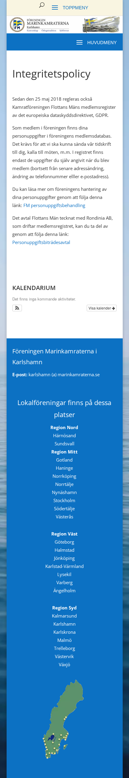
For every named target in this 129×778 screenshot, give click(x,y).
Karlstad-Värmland (64, 566)
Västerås (64, 517)
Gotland (64, 460)
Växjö (64, 664)
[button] (17, 308)
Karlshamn (64, 624)
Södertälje (64, 508)
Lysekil (64, 574)
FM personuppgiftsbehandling (54, 205)
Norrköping (64, 476)
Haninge (64, 468)
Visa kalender (100, 307)
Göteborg (64, 542)
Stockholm (64, 500)
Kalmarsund (64, 616)
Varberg (64, 582)
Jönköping (64, 558)
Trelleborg (64, 648)
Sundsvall (64, 444)
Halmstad (64, 550)
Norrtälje (64, 484)
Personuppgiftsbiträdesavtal (41, 242)
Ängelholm (64, 590)
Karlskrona (64, 632)
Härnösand (64, 435)
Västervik (64, 656)
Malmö (64, 640)
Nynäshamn (64, 492)
